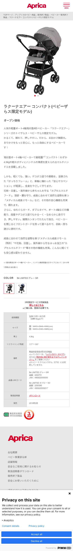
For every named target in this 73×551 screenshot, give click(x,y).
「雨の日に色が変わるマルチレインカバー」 (48, 358)
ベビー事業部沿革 (17, 457)
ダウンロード (34, 395)
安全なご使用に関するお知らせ (24, 466)
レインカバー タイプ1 (55, 354)
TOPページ (8, 14)
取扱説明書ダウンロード (21, 471)
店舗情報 (12, 461)
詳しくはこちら (36, 305)
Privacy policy (36, 526)
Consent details (10, 526)
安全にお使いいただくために (23, 480)
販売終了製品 (43, 14)
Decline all (36, 541)
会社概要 (12, 452)
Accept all (36, 534)
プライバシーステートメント (23, 490)
